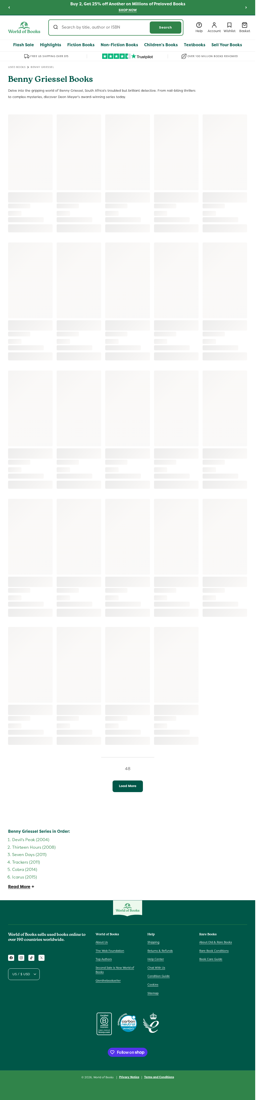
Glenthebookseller (108, 980)
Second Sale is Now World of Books (115, 970)
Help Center (155, 959)
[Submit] (56, 27)
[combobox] (115, 27)
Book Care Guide (210, 959)
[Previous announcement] (9, 7)
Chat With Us (156, 967)
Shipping (153, 942)
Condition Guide (158, 975)
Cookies (152, 984)
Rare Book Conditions (214, 950)
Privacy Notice (129, 1077)
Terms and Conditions (159, 1077)
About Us (102, 942)
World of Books (103, 1077)
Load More (127, 786)
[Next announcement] (246, 7)
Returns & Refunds (160, 950)
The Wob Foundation (110, 950)
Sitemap (153, 993)
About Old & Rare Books (215, 942)
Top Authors (104, 959)
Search (165, 27)
